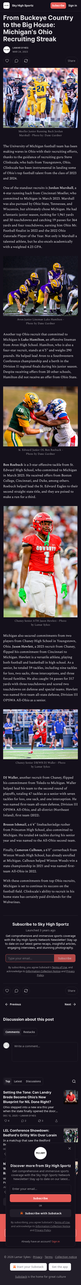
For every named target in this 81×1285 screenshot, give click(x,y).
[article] (40, 1106)
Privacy (37, 1257)
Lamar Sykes (20, 47)
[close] (69, 1148)
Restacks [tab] (29, 1032)
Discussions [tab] (33, 1081)
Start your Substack (30, 1267)
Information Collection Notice (53, 1226)
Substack (21, 1276)
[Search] (74, 1081)
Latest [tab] (18, 1081)
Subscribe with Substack (43, 1213)
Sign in (72, 5)
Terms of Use (62, 1222)
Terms (49, 1257)
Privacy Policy (43, 1230)
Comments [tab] (12, 1032)
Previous (15, 1004)
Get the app (60, 1267)
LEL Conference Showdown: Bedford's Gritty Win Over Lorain (30, 1132)
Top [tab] (8, 1081)
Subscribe (58, 5)
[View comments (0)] (16, 61)
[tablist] (20, 1032)
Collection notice (66, 1257)
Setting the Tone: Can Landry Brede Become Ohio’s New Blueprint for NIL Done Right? (27, 1097)
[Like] (7, 61)
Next (68, 1004)
